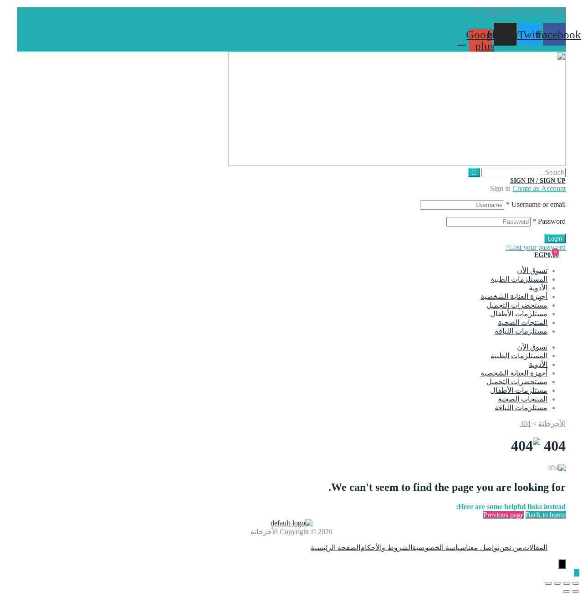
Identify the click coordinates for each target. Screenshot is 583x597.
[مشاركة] (557, 583)
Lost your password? (536, 247)
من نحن (510, 547)
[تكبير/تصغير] (575, 583)
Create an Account (539, 188)
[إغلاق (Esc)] (548, 583)
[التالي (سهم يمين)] (566, 591)
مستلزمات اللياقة (521, 331)
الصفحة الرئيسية (335, 547)
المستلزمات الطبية (519, 279)
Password (549, 221)
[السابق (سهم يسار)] (575, 591)
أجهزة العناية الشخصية (514, 296)
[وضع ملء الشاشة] (566, 583)
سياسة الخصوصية (439, 547)
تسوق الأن (532, 270)
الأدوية (538, 288)
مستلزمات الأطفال (518, 314)
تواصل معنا (482, 547)
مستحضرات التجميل (516, 305)
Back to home (546, 515)
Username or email (536, 204)
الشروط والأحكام (386, 547)
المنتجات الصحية (522, 322)
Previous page (503, 515)
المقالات (534, 547)
